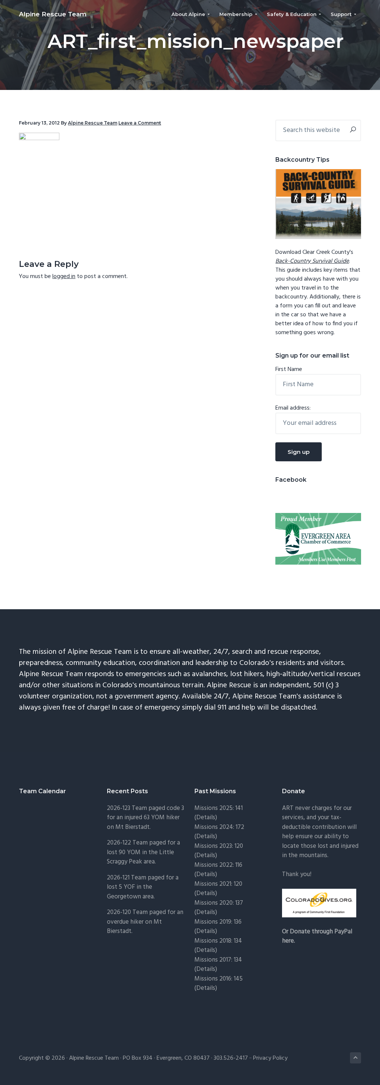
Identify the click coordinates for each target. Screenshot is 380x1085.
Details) (206, 818)
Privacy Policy (270, 1058)
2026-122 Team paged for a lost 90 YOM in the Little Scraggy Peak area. (143, 852)
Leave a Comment (139, 123)
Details (205, 912)
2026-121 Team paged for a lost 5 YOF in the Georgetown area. (142, 887)
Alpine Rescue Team (52, 14)
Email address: (293, 408)
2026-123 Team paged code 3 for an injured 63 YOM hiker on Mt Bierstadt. (145, 817)
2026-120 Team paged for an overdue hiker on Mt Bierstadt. (145, 921)
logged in (63, 276)
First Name (288, 369)
